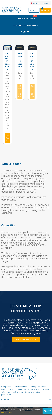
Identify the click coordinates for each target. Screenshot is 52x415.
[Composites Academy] (11, 10)
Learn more (6, 412)
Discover (7, 138)
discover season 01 (26, 339)
